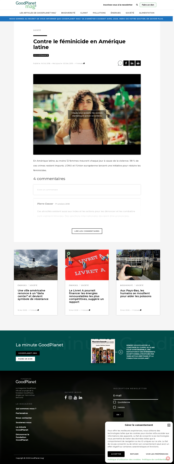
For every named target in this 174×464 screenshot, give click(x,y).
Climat (84, 13)
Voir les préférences (157, 454)
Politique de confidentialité (155, 459)
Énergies (116, 13)
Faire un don (148, 5)
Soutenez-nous (23, 422)
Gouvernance (41, 55)
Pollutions (99, 13)
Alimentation (146, 13)
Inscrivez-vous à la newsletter (117, 5)
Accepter (116, 454)
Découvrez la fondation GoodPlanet (22, 437)
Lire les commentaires (87, 231)
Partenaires (22, 413)
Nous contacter (24, 418)
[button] (169, 425)
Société (130, 13)
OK (118, 415)
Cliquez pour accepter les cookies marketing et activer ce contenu (87, 114)
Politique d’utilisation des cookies (124, 459)
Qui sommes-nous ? (26, 408)
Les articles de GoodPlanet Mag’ (38, 13)
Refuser (134, 454)
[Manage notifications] (168, 458)
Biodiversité (68, 13)
